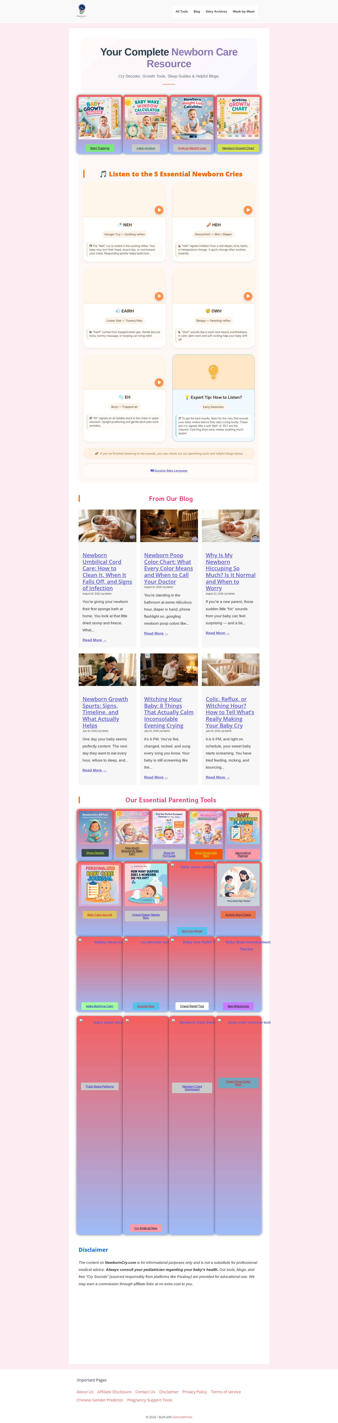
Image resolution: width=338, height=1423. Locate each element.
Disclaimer (169, 1391)
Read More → (95, 640)
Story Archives (216, 11)
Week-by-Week (244, 11)
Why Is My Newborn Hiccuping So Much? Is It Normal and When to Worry (231, 571)
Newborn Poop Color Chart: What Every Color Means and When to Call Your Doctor (168, 568)
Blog (197, 11)
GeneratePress (182, 1417)
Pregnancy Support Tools (149, 1400)
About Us (85, 1391)
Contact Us (145, 1391)
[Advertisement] (169, 1325)
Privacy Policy (194, 1391)
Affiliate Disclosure (114, 1391)
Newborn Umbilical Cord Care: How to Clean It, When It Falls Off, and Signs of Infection (107, 571)
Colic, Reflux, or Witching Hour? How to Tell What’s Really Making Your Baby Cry (230, 712)
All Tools (182, 11)
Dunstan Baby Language (171, 470)
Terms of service (226, 1391)
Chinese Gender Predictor (100, 1400)
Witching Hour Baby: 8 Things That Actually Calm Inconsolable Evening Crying (169, 712)
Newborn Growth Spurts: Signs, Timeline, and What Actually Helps (105, 712)
